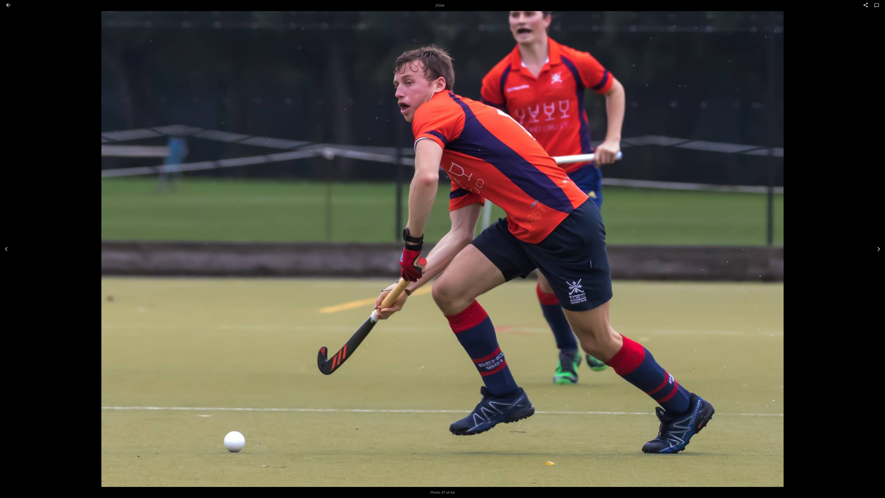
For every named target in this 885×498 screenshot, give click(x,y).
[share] (865, 5)
